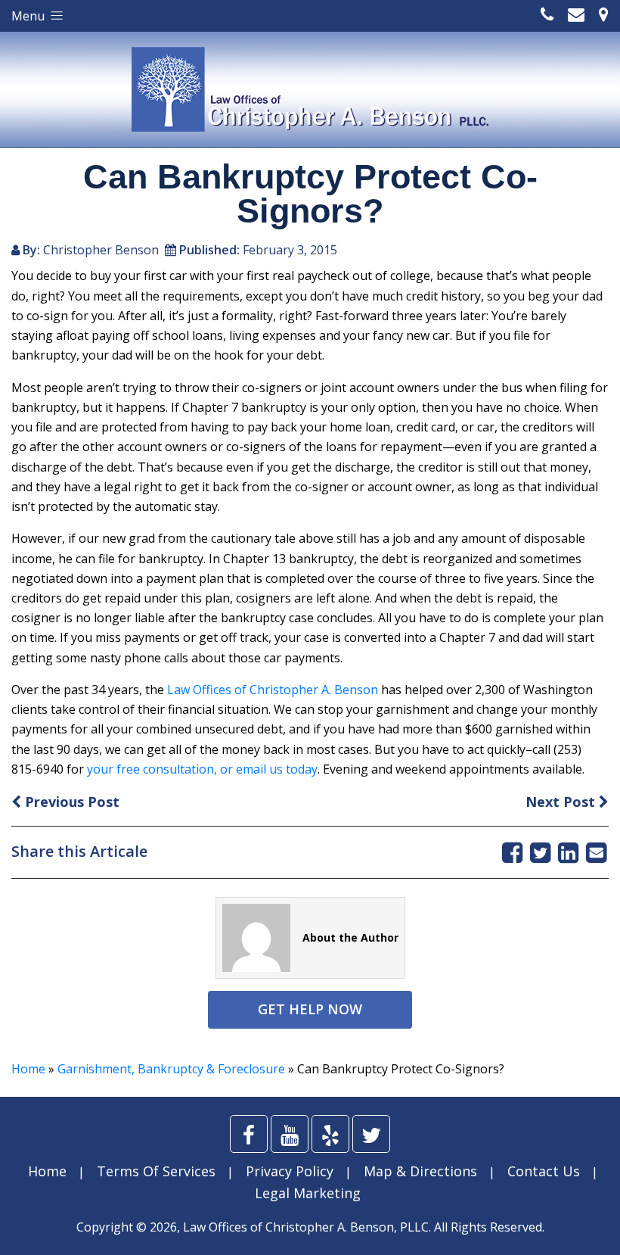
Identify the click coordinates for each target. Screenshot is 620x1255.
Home (28, 1068)
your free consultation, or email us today (202, 769)
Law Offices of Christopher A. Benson (272, 689)
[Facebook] (512, 852)
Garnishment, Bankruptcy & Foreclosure (171, 1068)
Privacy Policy (289, 1171)
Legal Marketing (308, 1193)
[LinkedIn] (568, 852)
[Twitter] (540, 852)
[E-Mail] (596, 852)
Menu (29, 16)
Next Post (562, 802)
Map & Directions (420, 1171)
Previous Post (70, 802)
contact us (543, 1171)
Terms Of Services (156, 1171)
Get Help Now (310, 1009)
